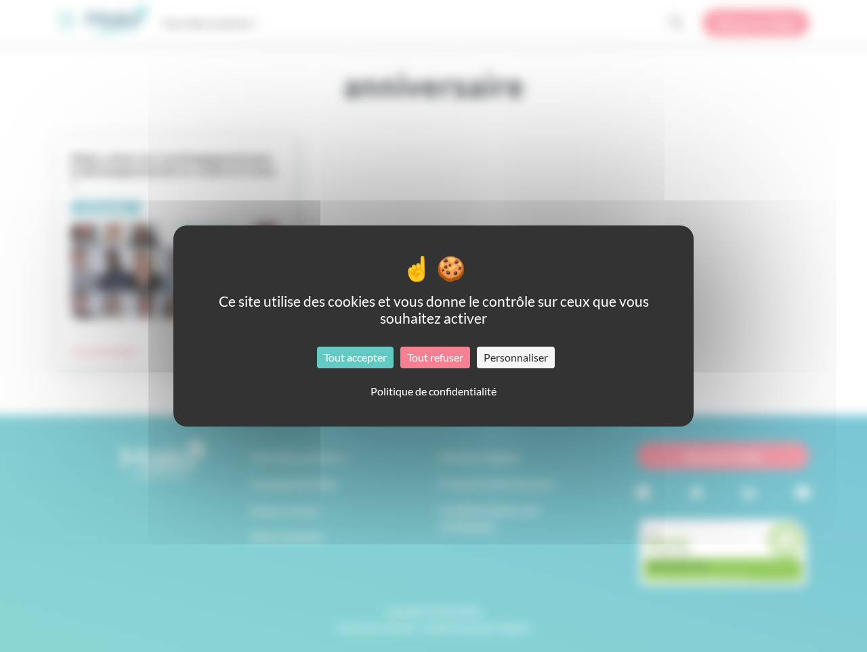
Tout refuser (435, 357)
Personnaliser (516, 357)
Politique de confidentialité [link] (433, 391)
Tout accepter (355, 357)
